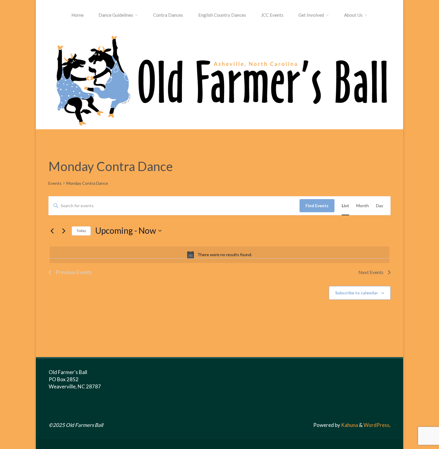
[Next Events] (63, 230)
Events (55, 183)
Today (81, 230)
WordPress (376, 425)
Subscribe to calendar (356, 292)
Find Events (317, 205)
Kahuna (349, 425)
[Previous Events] (52, 230)
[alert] (219, 254)
